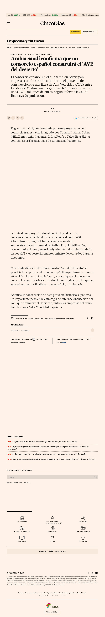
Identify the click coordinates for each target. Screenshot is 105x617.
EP (52, 108)
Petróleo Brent (46, 15)
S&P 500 (26, 15)
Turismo (72, 48)
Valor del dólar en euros (90, 15)
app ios (52, 541)
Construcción (43, 48)
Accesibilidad (81, 593)
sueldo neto (83, 522)
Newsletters (51, 596)
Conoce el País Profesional (52, 551)
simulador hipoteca (52, 522)
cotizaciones (22, 541)
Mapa (41, 596)
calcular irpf (22, 522)
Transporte (24, 330)
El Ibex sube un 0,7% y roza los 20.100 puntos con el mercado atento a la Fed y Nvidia (49, 454)
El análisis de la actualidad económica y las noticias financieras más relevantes (44, 318)
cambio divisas (52, 531)
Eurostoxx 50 (66, 15)
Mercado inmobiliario (59, 48)
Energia (33, 48)
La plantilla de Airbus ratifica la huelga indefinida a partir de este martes (44, 441)
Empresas (14, 330)
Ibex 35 (10, 15)
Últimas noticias (83, 48)
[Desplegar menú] (8, 23)
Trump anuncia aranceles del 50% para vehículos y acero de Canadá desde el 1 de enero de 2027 (54, 459)
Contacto (21, 593)
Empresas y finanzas (25, 41)
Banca (9, 48)
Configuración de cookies (52, 593)
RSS (45, 596)
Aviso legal (28, 593)
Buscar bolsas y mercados (19, 470)
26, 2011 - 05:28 (52, 111)
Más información (17, 342)
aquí (64, 342)
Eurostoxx (18, 483)
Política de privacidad (69, 593)
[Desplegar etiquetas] (92, 330)
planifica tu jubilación (22, 531)
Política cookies (38, 593)
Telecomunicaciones (21, 48)
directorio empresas (83, 531)
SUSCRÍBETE (75, 32)
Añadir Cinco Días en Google (87, 118)
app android (83, 541)
